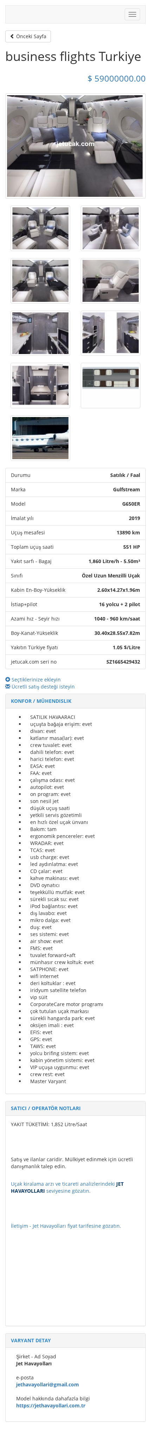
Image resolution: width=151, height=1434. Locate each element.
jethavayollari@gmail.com (47, 1384)
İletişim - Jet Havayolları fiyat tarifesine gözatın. (66, 1225)
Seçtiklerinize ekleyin (35, 679)
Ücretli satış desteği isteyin (42, 686)
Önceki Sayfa (30, 36)
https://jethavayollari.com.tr (50, 1405)
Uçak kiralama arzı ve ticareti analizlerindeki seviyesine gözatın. (67, 1187)
